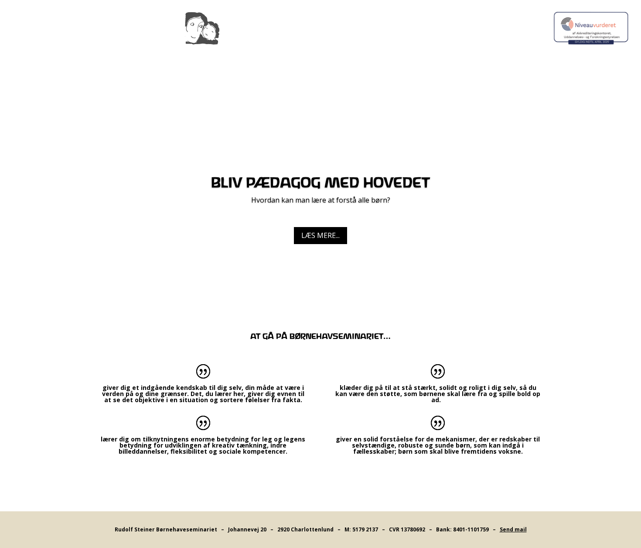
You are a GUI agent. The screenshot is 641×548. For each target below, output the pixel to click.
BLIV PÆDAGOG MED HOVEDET (320, 184)
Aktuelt (323, 58)
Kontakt (405, 58)
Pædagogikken (262, 58)
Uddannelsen (190, 58)
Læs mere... (320, 235)
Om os (359, 58)
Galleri (453, 58)
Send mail (513, 529)
